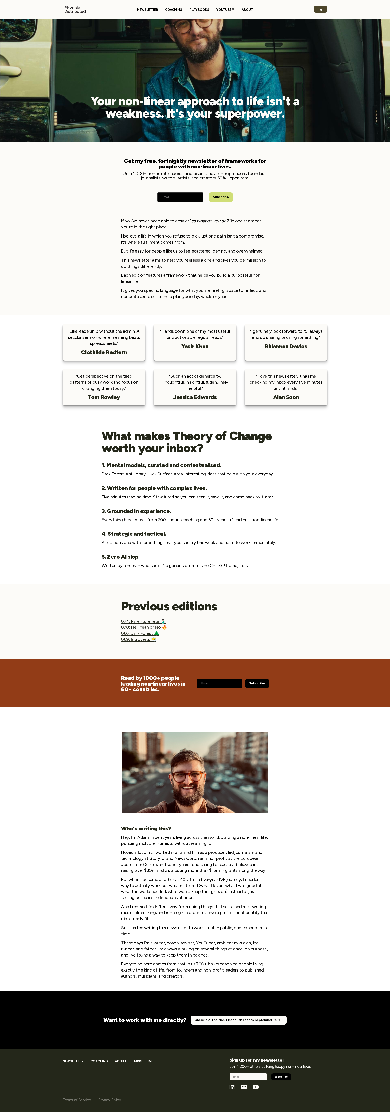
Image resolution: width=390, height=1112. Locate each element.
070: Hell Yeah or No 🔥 (144, 627)
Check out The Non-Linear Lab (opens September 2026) (239, 1020)
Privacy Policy (109, 1100)
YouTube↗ (225, 10)
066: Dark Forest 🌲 (140, 633)
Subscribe (221, 197)
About (247, 10)
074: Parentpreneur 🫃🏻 (143, 621)
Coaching (173, 10)
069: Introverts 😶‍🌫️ (138, 639)
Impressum (142, 1061)
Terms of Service (77, 1100)
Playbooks (199, 10)
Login (320, 9)
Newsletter (147, 10)
